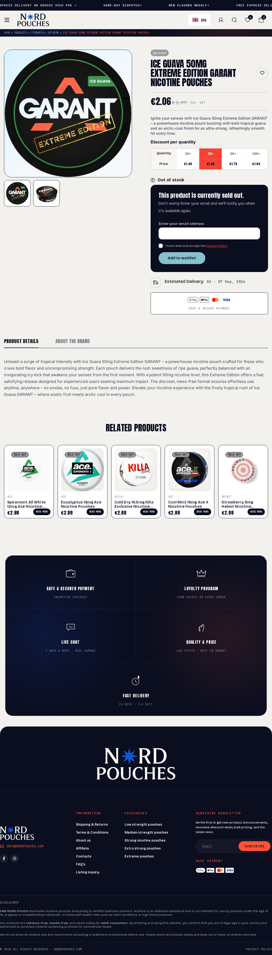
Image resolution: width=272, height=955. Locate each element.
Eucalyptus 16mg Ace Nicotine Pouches (81, 504)
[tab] (21, 341)
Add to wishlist (262, 73)
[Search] (234, 20)
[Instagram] (15, 858)
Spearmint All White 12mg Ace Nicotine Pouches (26, 506)
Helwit (226, 496)
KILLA (119, 496)
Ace (9, 496)
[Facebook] (4, 858)
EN (203, 20)
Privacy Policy (216, 246)
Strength (37, 32)
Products (20, 32)
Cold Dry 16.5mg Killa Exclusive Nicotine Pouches (134, 506)
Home (7, 32)
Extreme (53, 32)
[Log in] (220, 20)
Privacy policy (259, 949)
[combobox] (199, 19)
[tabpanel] (136, 378)
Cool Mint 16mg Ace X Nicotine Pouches (188, 504)
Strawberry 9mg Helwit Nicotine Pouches (237, 506)
